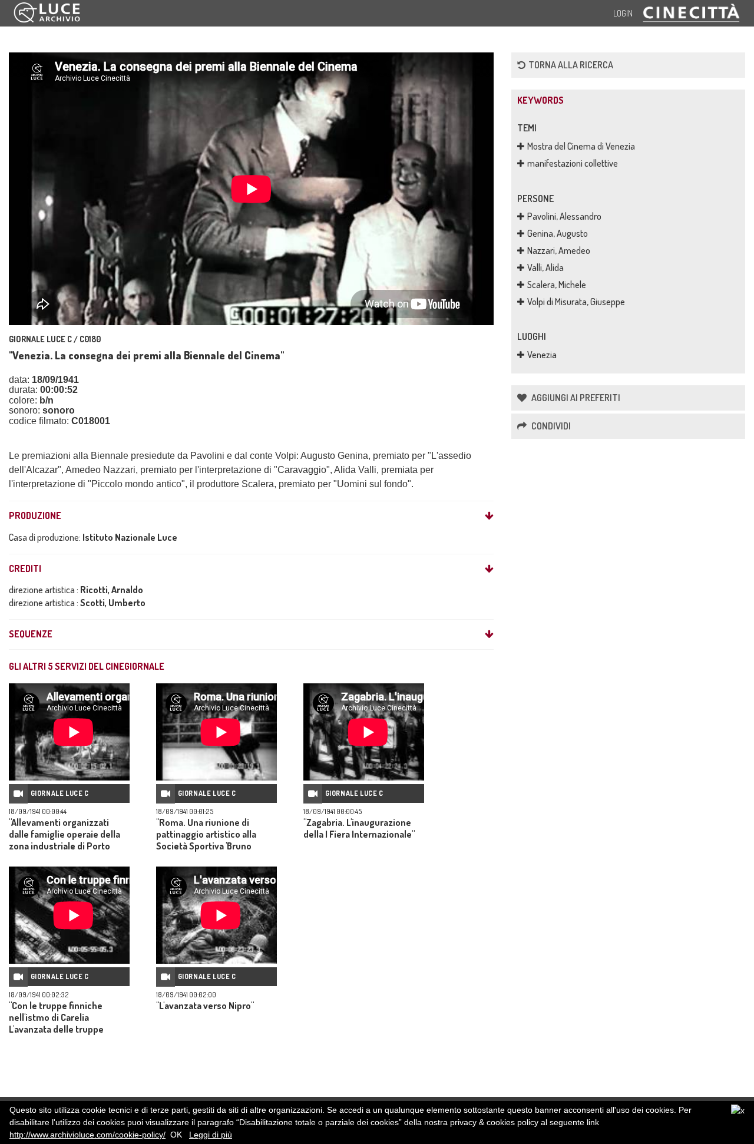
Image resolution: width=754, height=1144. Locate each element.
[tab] (251, 516)
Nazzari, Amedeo (558, 250)
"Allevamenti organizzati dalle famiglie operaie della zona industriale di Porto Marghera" (64, 840)
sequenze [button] (30, 634)
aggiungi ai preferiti (575, 398)
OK (176, 1134)
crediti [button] (25, 569)
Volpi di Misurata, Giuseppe (576, 302)
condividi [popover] (550, 426)
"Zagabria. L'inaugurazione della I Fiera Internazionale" (359, 828)
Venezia (542, 355)
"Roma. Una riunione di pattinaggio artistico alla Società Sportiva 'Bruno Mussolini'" (206, 840)
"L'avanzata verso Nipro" (205, 1005)
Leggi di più (210, 1134)
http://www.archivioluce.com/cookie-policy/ (87, 1134)
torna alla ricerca (570, 65)
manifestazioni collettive (572, 163)
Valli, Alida (545, 267)
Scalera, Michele (556, 284)
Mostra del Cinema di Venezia (581, 146)
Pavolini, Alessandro (564, 216)
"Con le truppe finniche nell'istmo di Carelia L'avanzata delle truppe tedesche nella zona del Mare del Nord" (68, 1029)
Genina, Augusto (557, 233)
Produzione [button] (35, 516)
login (623, 13)
